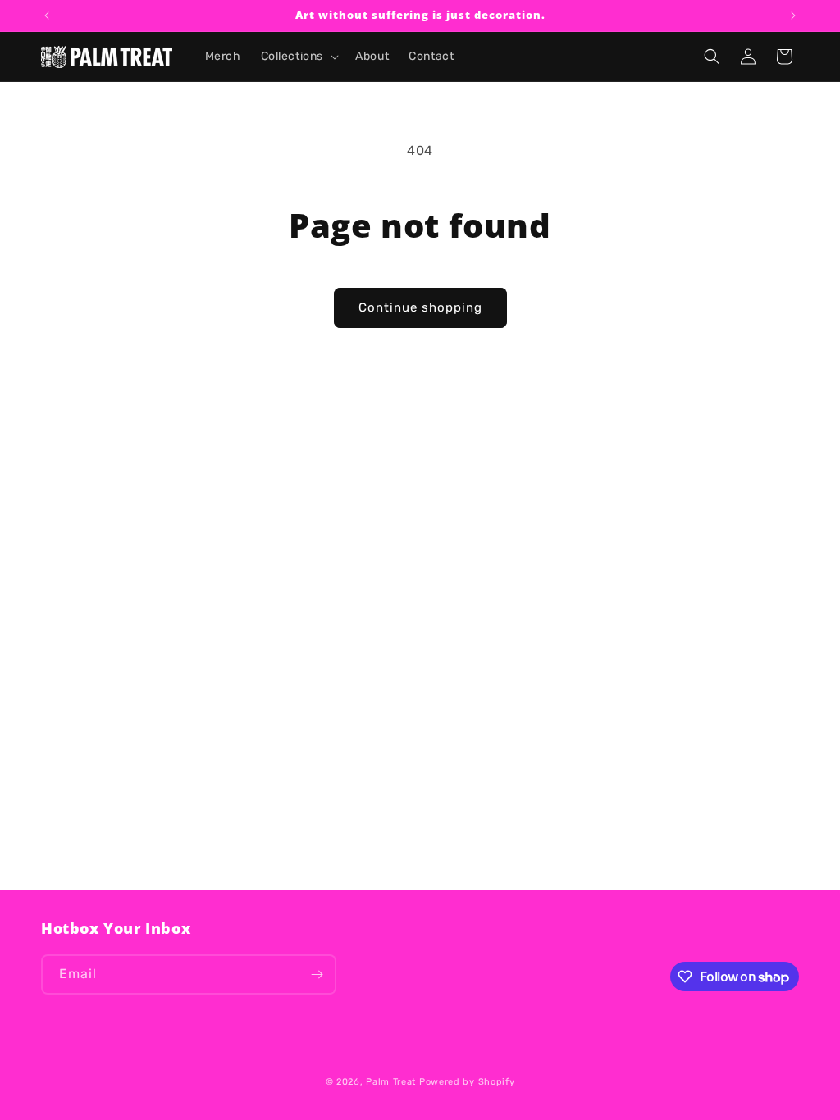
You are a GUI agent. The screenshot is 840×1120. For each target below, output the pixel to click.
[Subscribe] (317, 974)
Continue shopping (420, 307)
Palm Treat (391, 1082)
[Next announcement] (793, 15)
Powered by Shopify (467, 1082)
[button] (298, 56)
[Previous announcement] (47, 15)
